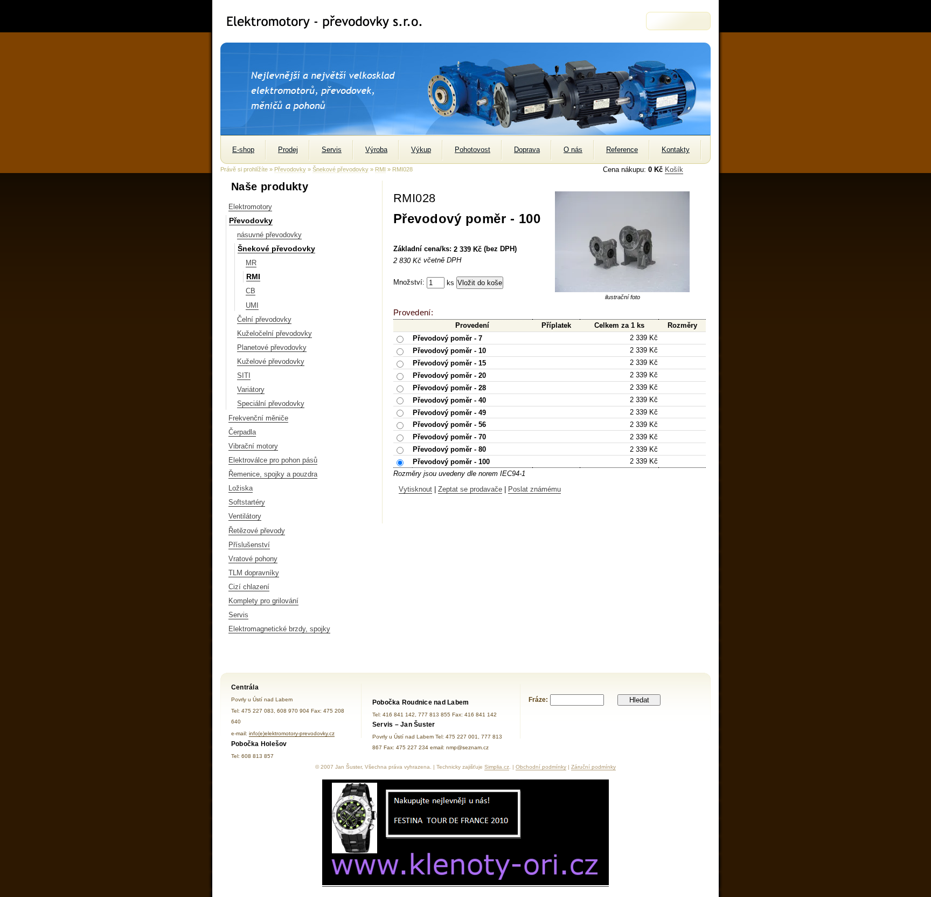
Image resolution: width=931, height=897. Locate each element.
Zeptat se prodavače (470, 489)
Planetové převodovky (272, 347)
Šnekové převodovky (340, 169)
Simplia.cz (496, 767)
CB (250, 291)
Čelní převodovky (264, 319)
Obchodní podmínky (541, 767)
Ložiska (240, 488)
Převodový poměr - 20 (449, 375)
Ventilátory (244, 516)
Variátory (251, 389)
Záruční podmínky (593, 767)
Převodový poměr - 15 (449, 363)
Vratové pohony (252, 559)
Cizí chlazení (248, 587)
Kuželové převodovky (270, 361)
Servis (238, 615)
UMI (252, 305)
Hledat (639, 700)
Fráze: (538, 699)
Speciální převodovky (270, 403)
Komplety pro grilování (263, 601)
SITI (244, 375)
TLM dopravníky (253, 573)
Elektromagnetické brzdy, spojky (279, 629)
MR (251, 263)
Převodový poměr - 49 (449, 412)
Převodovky (290, 169)
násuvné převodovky (269, 235)
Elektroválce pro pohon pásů (272, 460)
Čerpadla (242, 432)
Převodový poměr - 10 (449, 351)
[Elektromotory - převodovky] (328, 21)
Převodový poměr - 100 (451, 462)
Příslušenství (249, 545)
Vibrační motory (253, 446)
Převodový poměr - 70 (449, 437)
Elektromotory (250, 207)
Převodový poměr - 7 (447, 338)
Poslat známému (534, 489)
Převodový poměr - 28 (449, 387)
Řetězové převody (256, 531)
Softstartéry (246, 502)
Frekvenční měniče (258, 418)
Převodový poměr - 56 (449, 424)
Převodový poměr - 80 (449, 449)
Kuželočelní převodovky (274, 333)
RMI (380, 169)
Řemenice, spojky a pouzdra (272, 474)
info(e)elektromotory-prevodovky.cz (292, 733)
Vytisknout (415, 489)
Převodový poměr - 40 (449, 400)
